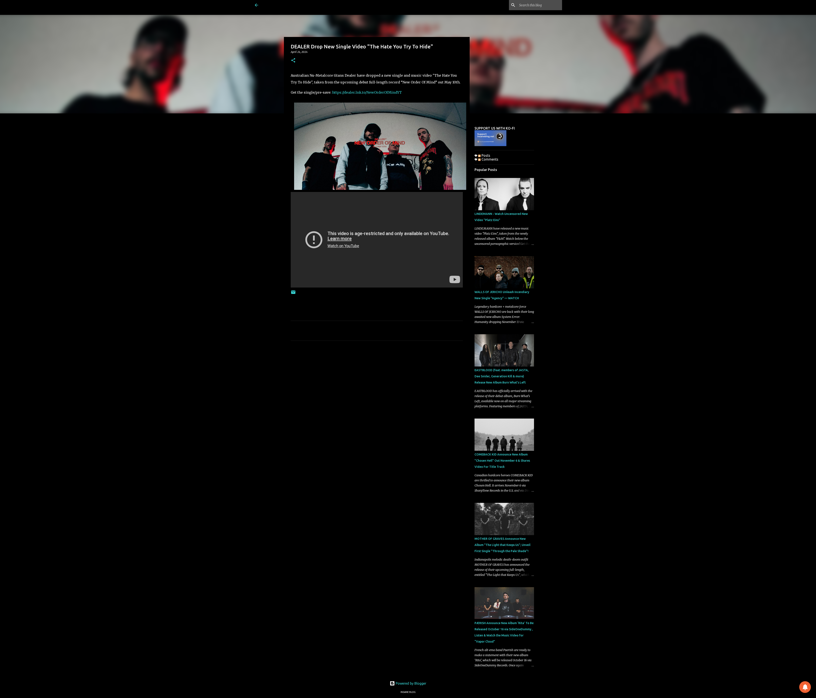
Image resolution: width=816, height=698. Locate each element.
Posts (485, 155)
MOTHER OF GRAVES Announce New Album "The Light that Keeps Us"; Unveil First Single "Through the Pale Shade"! (502, 545)
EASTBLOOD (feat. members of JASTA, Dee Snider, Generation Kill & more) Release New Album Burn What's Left (502, 376)
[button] (293, 60)
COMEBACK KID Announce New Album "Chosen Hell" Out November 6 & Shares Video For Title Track (502, 460)
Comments (489, 159)
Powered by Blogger (410, 683)
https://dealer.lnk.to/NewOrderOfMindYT (367, 92)
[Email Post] (293, 293)
